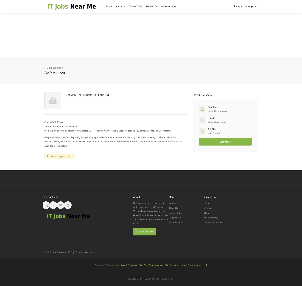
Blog (206, 213)
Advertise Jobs (168, 6)
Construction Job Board (181, 265)
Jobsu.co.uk (201, 265)
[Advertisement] (151, 35)
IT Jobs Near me (53, 67)
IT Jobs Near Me (144, 231)
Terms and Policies (213, 222)
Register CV (151, 6)
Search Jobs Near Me (131, 265)
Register (251, 6)
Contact (208, 208)
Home (109, 6)
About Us (120, 6)
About (207, 203)
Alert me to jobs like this (61, 156)
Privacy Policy (211, 217)
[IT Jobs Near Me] (71, 8)
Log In (239, 6)
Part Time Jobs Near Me (156, 265)
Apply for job (225, 141)
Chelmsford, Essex (217, 122)
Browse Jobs (135, 6)
